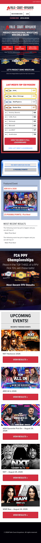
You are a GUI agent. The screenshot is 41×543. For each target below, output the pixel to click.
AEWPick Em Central (20, 48)
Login (27, 14)
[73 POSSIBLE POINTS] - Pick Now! (17, 214)
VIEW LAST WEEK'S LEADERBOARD (20, 148)
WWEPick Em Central (7, 48)
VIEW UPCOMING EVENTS (17, 14)
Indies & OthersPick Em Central (33, 48)
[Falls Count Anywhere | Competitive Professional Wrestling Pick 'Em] (20, 8)
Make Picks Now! (10, 233)
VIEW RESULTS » (20, 359)
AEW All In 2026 (24, 18)
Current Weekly (25, 52)
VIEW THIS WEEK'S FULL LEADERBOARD (20, 141)
